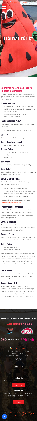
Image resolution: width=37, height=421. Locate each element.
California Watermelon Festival (19, 412)
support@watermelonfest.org (11, 203)
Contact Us (18, 415)
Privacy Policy (30, 414)
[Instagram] (20, 359)
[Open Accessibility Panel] (4, 416)
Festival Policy (19, 414)
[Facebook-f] (16, 359)
